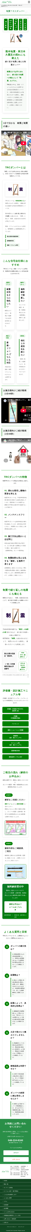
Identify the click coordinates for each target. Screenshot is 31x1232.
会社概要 (6, 1208)
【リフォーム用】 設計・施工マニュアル (15, 744)
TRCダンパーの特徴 (10, 24)
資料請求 (16, 1152)
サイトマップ (21, 1226)
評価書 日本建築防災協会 (15, 717)
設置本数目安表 (15, 750)
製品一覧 (6, 1184)
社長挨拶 (6, 1204)
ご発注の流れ (20, 24)
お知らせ (6, 1222)
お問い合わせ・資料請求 (10, 1219)
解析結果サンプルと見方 (15, 757)
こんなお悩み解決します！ (10, 1194)
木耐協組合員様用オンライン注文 (12, 1215)
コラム (5, 1201)
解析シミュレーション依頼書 (15, 730)
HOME (5, 1180)
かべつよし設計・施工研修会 (11, 1191)
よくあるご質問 (8, 1198)
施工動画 (6, 24)
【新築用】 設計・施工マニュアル (15, 736)
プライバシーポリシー (11, 1226)
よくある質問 (25, 24)
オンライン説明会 (8, 1187)
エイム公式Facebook (9, 1211)
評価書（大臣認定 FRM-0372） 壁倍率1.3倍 (15, 709)
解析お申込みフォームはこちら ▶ (15, 907)
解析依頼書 (20, 804)
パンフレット (15, 723)
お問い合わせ (16, 1159)
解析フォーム (9, 804)
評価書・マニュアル (16, 24)
